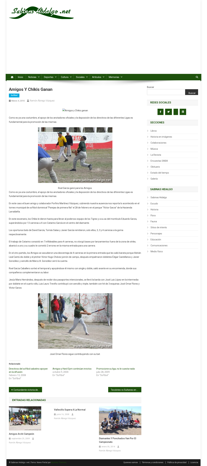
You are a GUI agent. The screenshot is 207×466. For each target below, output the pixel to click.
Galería (154, 178)
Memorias (114, 77)
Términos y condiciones (152, 462)
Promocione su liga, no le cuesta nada (115, 368)
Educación (156, 239)
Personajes (156, 233)
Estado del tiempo (160, 172)
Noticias (32, 77)
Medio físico (157, 251)
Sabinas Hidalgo (159, 197)
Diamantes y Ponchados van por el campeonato (117, 440)
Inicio (20, 77)
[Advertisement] (103, 49)
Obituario (155, 166)
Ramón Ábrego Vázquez (42, 100)
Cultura (64, 77)
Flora (153, 215)
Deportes (48, 77)
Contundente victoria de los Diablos (27, 390)
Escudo (154, 203)
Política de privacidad (176, 462)
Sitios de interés (159, 227)
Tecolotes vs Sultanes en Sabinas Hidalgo (126, 390)
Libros (154, 131)
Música (154, 149)
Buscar (150, 87)
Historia (154, 209)
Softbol (14, 95)
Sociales (80, 77)
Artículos (96, 77)
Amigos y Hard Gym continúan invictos (72, 368)
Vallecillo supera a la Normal (70, 409)
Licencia (194, 462)
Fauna (154, 221)
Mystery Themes (58, 462)
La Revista (156, 155)
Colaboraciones (158, 142)
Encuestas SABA (159, 161)
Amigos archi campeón (21, 434)
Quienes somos (130, 462)
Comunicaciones (159, 245)
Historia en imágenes (161, 136)
